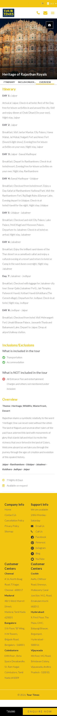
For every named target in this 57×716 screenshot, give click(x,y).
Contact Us (10, 514)
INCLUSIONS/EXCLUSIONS (27, 82)
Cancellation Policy (14, 520)
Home (8, 509)
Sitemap (9, 531)
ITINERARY (9, 82)
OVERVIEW (45, 82)
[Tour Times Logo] (8, 12)
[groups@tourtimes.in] (45, 13)
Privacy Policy (12, 525)
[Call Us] (38, 13)
